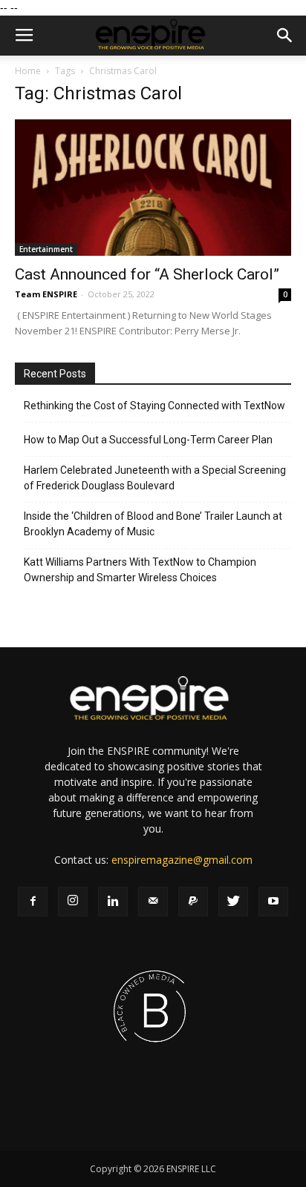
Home (28, 71)
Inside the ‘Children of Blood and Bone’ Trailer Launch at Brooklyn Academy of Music (153, 524)
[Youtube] (273, 901)
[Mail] (153, 901)
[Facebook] (33, 901)
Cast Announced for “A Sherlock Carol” (147, 274)
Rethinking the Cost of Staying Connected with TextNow (154, 405)
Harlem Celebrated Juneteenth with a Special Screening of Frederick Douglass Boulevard (155, 478)
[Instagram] (73, 901)
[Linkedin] (113, 901)
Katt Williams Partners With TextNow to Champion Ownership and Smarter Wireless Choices (140, 569)
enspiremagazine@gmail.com (182, 860)
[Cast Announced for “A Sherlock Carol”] (153, 187)
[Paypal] (193, 901)
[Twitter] (233, 901)
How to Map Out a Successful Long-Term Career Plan (148, 440)
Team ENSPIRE (46, 294)
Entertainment (46, 249)
